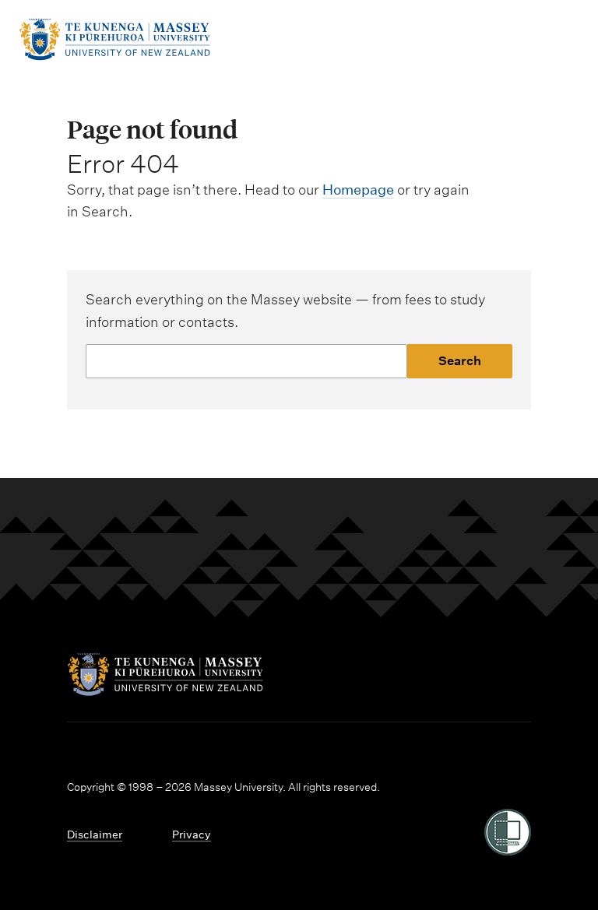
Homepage (358, 189)
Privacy (191, 834)
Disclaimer (94, 834)
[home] (114, 55)
